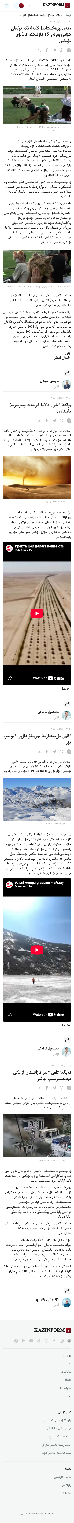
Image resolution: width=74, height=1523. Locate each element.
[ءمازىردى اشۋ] (6, 6)
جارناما (67, 1494)
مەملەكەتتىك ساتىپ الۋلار (56, 1454)
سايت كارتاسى (62, 1478)
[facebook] (54, 1341)
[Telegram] (54, 51)
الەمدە (68, 1397)
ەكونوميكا (65, 1389)
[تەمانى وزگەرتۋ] (18, 6)
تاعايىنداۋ (33, 16)
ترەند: (68, 15)
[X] (39, 51)
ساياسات (66, 1372)
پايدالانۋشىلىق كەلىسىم (57, 1421)
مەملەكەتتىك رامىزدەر (58, 1437)
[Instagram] (69, 51)
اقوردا (23, 16)
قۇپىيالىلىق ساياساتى (58, 1429)
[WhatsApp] (61, 51)
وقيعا (43, 16)
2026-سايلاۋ (55, 16)
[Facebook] (46, 51)
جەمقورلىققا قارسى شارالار (56, 1445)
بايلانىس (66, 1486)
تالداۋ (68, 1380)
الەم (67, 372)
